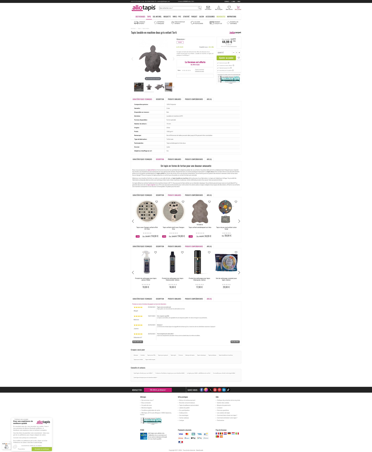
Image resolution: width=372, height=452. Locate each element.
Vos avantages (183, 415)
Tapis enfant (146, 28)
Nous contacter (146, 403)
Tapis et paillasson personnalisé (189, 405)
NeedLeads (199, 450)
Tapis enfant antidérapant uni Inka (200, 227)
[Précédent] (132, 59)
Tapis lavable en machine (226, 355)
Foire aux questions (223, 410)
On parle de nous (146, 405)
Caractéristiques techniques (142, 159)
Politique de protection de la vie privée (228, 400)
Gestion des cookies (223, 403)
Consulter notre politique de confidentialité (26, 437)
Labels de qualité (184, 408)
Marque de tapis (190, 355)
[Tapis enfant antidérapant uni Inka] (200, 211)
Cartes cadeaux (184, 418)
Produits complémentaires (194, 99)
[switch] (6, 447)
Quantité (221, 52)
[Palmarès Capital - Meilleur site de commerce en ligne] (229, 79)
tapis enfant (151, 170)
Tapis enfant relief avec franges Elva (173, 228)
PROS (238, 1)
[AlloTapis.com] (143, 8)
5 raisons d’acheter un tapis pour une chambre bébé (169, 373)
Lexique (181, 420)
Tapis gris (173, 355)
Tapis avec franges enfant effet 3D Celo (147, 228)
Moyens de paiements (224, 405)
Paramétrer (22, 449)
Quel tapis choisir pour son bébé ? (143, 373)
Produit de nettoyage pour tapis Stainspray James (199, 279)
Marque (136, 355)
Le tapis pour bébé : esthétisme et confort (198, 373)
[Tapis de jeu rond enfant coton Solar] (226, 211)
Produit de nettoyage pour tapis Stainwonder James (172, 279)
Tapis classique (201, 355)
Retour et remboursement (187, 400)
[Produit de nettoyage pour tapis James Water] (146, 262)
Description (160, 99)
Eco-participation (184, 410)
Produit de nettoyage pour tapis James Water (145, 279)
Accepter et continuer (43, 449)
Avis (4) (209, 99)
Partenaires (220, 420)
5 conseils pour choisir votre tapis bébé (224, 373)
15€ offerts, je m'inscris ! (158, 390)
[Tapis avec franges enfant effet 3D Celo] (147, 211)
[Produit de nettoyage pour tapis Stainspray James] (199, 262)
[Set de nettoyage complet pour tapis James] (226, 262)
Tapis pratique (212, 355)
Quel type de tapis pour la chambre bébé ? (145, 377)
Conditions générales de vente (150, 410)
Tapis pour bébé (138, 359)
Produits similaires (174, 99)
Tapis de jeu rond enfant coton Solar (226, 228)
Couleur (142, 355)
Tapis (139, 28)
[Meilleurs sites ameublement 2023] (157, 421)
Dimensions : (181, 39)
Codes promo (183, 413)
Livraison (219, 408)
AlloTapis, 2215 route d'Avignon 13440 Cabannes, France (156, 413)
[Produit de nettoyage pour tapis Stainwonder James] (173, 262)
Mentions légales (146, 408)
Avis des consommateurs (187, 403)
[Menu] (10, 442)
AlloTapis (133, 28)
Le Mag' (233, 1)
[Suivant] (173, 59)
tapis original (151, 185)
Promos (181, 355)
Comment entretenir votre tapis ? (227, 418)
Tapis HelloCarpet (150, 359)
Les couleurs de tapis (223, 413)
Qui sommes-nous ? (147, 400)
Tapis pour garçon (163, 355)
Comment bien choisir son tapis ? (227, 415)
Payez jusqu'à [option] (186, 1)
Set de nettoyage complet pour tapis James (226, 279)
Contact (226, 1)
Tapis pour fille (151, 355)
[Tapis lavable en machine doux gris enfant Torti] (139, 87)
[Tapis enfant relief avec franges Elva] (173, 211)
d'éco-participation (232, 46)
